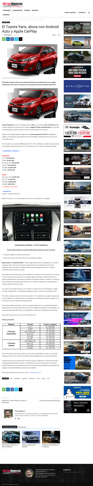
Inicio (3, 19)
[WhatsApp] (4, 39)
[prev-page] (3, 450)
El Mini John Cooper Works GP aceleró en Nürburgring (14, 401)
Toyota (43, 378)
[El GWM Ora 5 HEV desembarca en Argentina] (51, 437)
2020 (11, 378)
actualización (17, 378)
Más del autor (22, 427)
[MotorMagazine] (12, 5)
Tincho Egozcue (8, 35)
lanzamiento (32, 378)
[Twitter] (16, 39)
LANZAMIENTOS (10, 19)
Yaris (48, 378)
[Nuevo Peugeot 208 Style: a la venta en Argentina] (11, 437)
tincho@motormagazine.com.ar (72, 472)
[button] (89, 12)
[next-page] (6, 450)
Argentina (24, 378)
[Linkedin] (8, 39)
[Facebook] (12, 39)
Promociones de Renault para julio (50, 400)
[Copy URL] (20, 39)
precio (38, 378)
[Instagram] (16, 419)
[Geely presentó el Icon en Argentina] (31, 437)
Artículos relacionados (9, 427)
